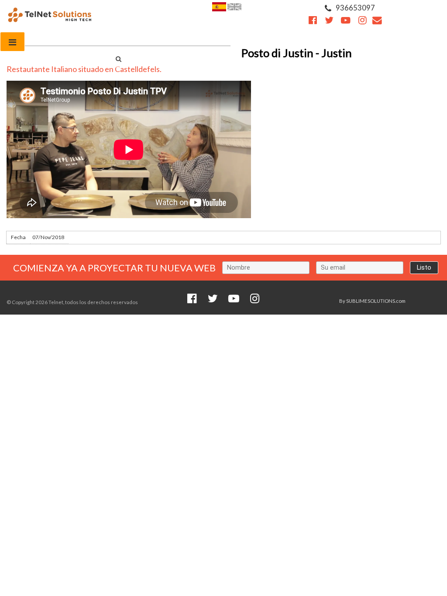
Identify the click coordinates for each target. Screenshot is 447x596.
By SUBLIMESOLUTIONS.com (372, 301)
